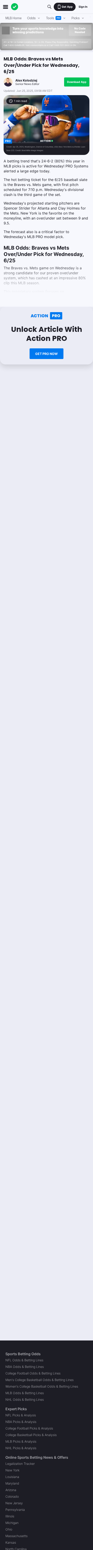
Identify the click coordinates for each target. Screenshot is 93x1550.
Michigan (12, 1523)
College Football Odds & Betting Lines (32, 1373)
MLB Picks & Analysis (20, 1441)
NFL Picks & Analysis (20, 1415)
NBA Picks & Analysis (20, 1422)
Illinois (9, 1516)
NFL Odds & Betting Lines (24, 1360)
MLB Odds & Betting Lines (24, 1393)
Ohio (8, 1529)
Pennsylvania (15, 1509)
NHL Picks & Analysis (20, 1448)
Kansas (10, 1542)
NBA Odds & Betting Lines (24, 1367)
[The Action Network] (14, 6)
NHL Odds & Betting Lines (24, 1399)
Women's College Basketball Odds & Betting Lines (41, 1386)
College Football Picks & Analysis (29, 1428)
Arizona (10, 1490)
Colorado (12, 1496)
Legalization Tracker (20, 1464)
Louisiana (12, 1477)
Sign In (83, 6)
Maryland (12, 1483)
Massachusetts (16, 1536)
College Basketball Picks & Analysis (31, 1435)
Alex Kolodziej (26, 80)
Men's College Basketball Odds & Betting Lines (39, 1380)
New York (12, 1470)
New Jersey (14, 1503)
